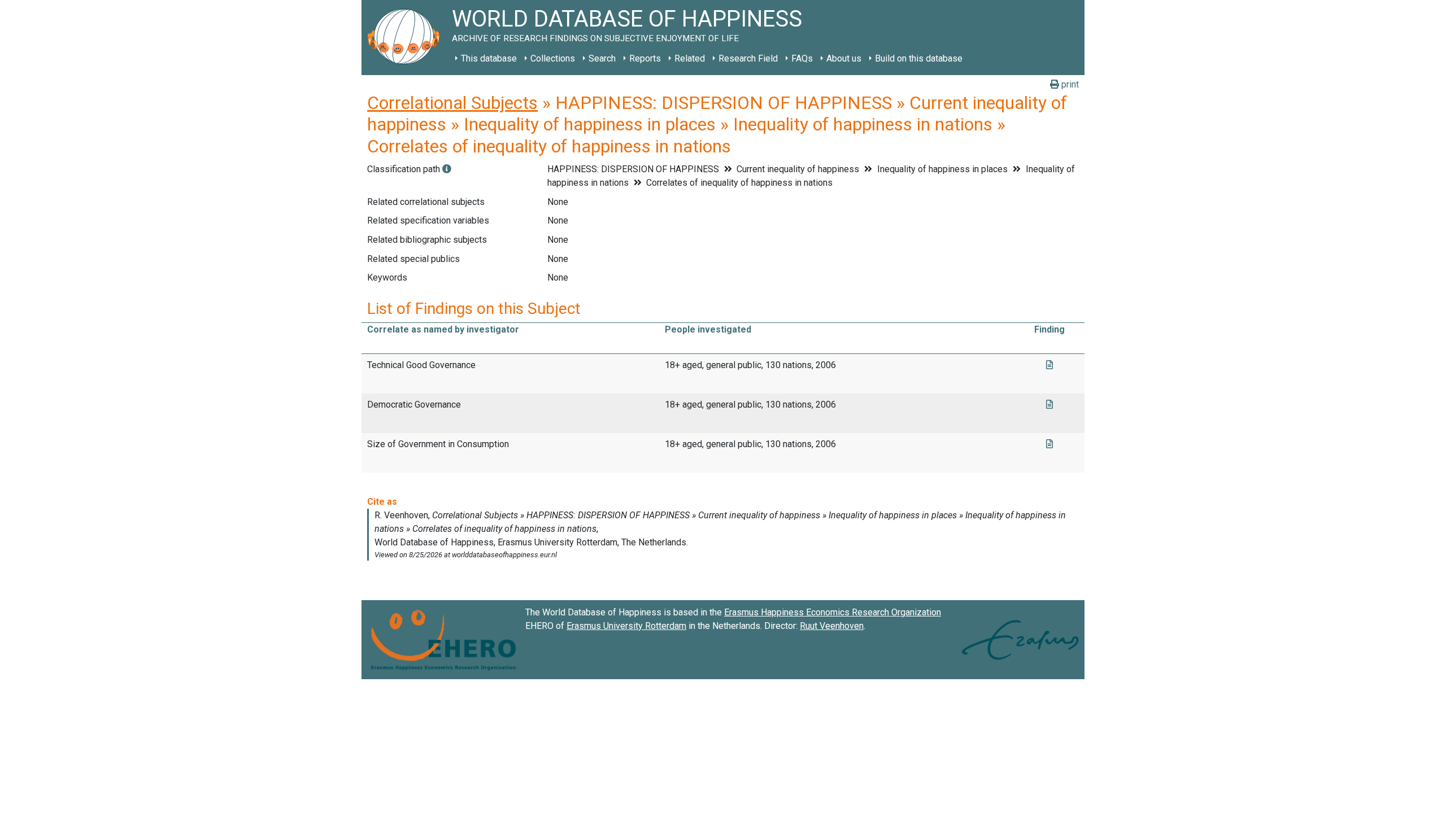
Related (689, 58)
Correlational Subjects (452, 102)
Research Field (748, 58)
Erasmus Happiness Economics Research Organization (832, 612)
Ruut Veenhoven (832, 625)
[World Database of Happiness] (407, 37)
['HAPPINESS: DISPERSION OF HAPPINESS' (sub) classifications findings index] (446, 169)
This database (489, 58)
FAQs (802, 58)
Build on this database (918, 58)
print (1069, 84)
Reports (645, 58)
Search (602, 58)
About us (843, 58)
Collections (552, 58)
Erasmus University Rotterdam (626, 625)
